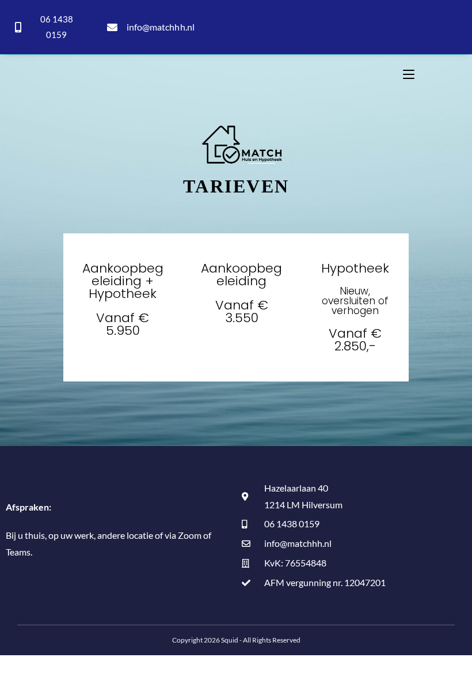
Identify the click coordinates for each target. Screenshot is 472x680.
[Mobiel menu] (408, 74)
